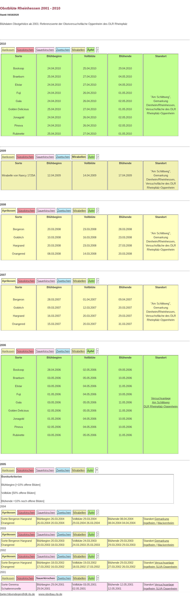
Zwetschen (63, 49)
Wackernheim (165, 523)
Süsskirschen (25, 49)
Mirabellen (78, 49)
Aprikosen (8, 49)
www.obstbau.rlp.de (50, 594)
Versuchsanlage (164, 562)
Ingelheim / (150, 523)
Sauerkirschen (45, 49)
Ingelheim (150, 566)
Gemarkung (161, 518)
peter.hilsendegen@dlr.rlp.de (18, 594)
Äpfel (91, 156)
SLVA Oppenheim (166, 566)
